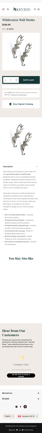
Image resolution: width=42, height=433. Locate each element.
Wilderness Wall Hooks (11, 289)
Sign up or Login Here (19, 95)
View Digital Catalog (23, 104)
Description (8, 167)
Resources (7, 393)
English (8, 416)
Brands (5, 398)
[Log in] (35, 9)
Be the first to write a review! (21, 375)
